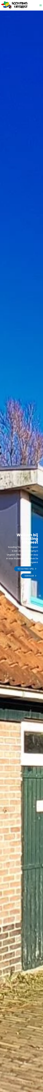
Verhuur (29, 575)
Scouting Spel (26, 568)
